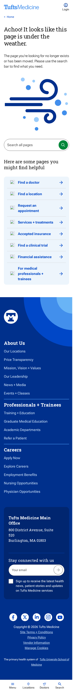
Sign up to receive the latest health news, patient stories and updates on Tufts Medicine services (40, 585)
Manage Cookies (36, 648)
